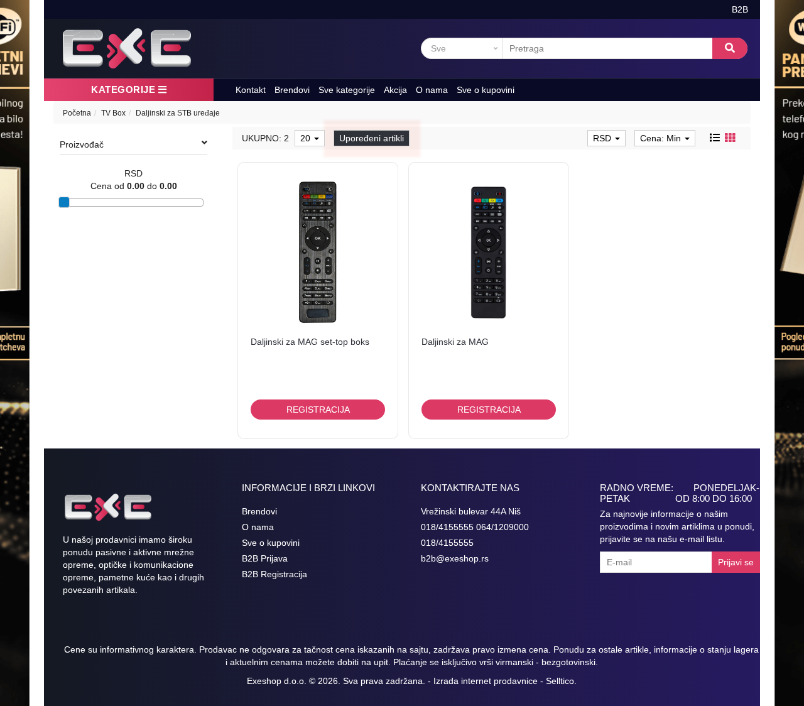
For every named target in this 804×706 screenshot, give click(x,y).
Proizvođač (82, 144)
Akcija (395, 90)
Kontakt (251, 90)
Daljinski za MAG (455, 342)
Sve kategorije (346, 90)
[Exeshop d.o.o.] (127, 48)
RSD (603, 138)
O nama (432, 90)
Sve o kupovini (485, 90)
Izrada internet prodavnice (485, 681)
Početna (77, 113)
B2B (740, 9)
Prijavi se (736, 562)
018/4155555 (447, 543)
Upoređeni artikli (371, 138)
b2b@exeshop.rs (455, 558)
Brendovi (292, 90)
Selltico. (561, 681)
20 (306, 138)
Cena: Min (661, 138)
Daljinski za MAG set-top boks (310, 342)
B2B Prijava (265, 558)
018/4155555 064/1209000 (475, 527)
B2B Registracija (274, 574)
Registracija (318, 410)
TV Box (113, 113)
